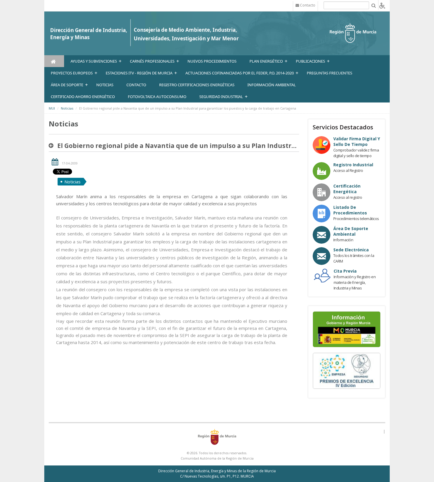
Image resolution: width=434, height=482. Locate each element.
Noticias (67, 108)
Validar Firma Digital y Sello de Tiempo (356, 141)
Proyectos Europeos (72, 73)
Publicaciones (310, 61)
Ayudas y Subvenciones (94, 61)
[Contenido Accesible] (382, 5)
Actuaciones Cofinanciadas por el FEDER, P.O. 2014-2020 (239, 73)
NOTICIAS (104, 84)
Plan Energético (266, 61)
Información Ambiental (271, 84)
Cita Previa (345, 271)
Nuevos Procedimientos (211, 61)
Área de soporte (67, 84)
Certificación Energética (346, 188)
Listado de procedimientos (350, 210)
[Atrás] (52, 145)
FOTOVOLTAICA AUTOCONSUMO (157, 96)
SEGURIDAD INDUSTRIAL (221, 96)
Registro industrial (353, 164)
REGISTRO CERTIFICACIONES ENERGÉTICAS (196, 84)
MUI (52, 108)
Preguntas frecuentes (329, 73)
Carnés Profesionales (152, 61)
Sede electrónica (351, 250)
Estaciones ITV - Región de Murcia (139, 73)
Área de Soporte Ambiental (350, 231)
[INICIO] (54, 61)
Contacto (136, 84)
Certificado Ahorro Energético (83, 96)
